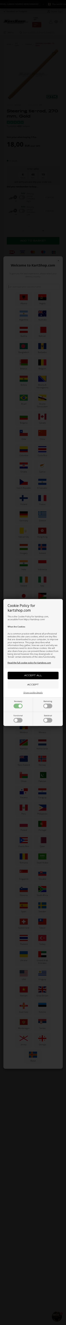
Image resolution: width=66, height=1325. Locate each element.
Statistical (48, 715)
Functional (18, 715)
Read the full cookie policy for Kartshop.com (29, 662)
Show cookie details (33, 692)
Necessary (18, 701)
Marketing (47, 701)
